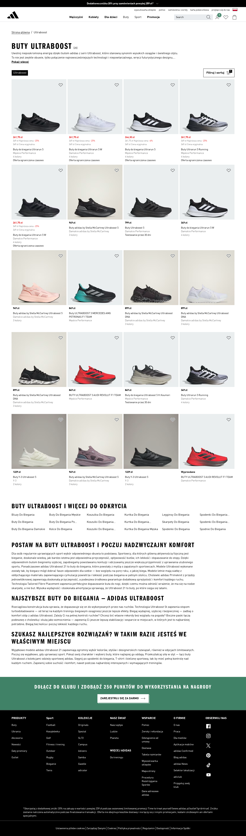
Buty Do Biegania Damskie (28, 529)
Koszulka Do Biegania (100, 514)
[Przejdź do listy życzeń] (226, 17)
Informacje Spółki (180, 828)
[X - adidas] (219, 746)
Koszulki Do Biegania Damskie (100, 522)
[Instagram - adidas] (219, 736)
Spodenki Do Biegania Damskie (213, 515)
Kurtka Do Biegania (136, 514)
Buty (126, 17)
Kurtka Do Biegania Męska (141, 529)
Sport (138, 17)
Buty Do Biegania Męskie (64, 514)
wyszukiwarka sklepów (145, 10)
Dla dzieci (110, 17)
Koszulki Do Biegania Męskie (100, 529)
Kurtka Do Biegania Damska (136, 522)
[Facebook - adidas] (219, 727)
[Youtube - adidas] (219, 775)
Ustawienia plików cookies (70, 828)
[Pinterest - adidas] (219, 756)
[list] (107, 73)
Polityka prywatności (129, 828)
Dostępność (162, 828)
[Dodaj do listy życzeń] (61, 85)
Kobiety (94, 17)
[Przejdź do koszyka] (234, 17)
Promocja (153, 17)
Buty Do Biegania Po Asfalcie (62, 522)
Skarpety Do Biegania (175, 522)
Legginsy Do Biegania (175, 514)
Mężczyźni (76, 17)
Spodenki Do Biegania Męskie (213, 522)
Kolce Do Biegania (60, 529)
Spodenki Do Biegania (176, 529)
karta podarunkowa (199, 10)
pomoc (162, 10)
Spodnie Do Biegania (213, 529)
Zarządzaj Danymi (96, 828)
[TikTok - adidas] (219, 765)
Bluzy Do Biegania (23, 514)
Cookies (112, 828)
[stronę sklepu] (13, 15)
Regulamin (149, 828)
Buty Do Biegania (22, 522)
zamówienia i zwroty (177, 10)
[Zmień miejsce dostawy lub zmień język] (235, 10)
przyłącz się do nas (221, 10)
